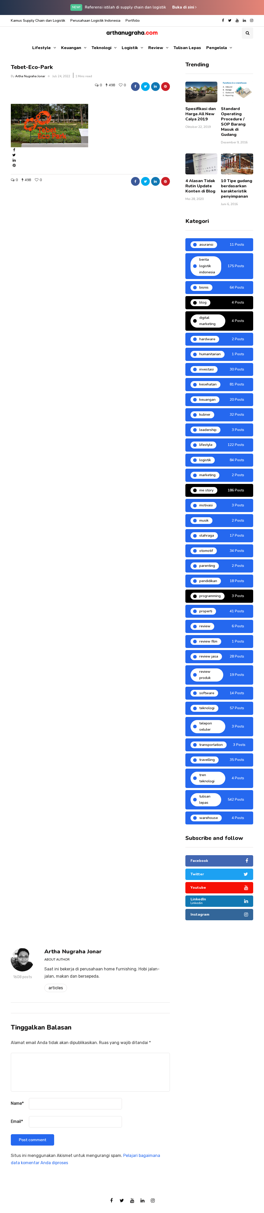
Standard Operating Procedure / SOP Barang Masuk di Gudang (233, 121)
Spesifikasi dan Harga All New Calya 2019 (200, 114)
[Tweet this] (145, 86)
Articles (55, 987)
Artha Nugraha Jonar (30, 76)
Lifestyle (41, 48)
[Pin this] (165, 86)
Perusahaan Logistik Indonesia (95, 20)
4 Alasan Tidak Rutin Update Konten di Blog (200, 186)
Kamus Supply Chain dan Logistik (38, 20)
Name (17, 1103)
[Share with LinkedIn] (155, 86)
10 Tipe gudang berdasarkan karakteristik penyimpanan (236, 188)
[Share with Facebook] (135, 86)
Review (155, 48)
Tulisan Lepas (187, 48)
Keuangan (71, 48)
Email (17, 1121)
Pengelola (216, 48)
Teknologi (101, 48)
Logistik (130, 48)
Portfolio (133, 20)
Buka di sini (183, 7)
